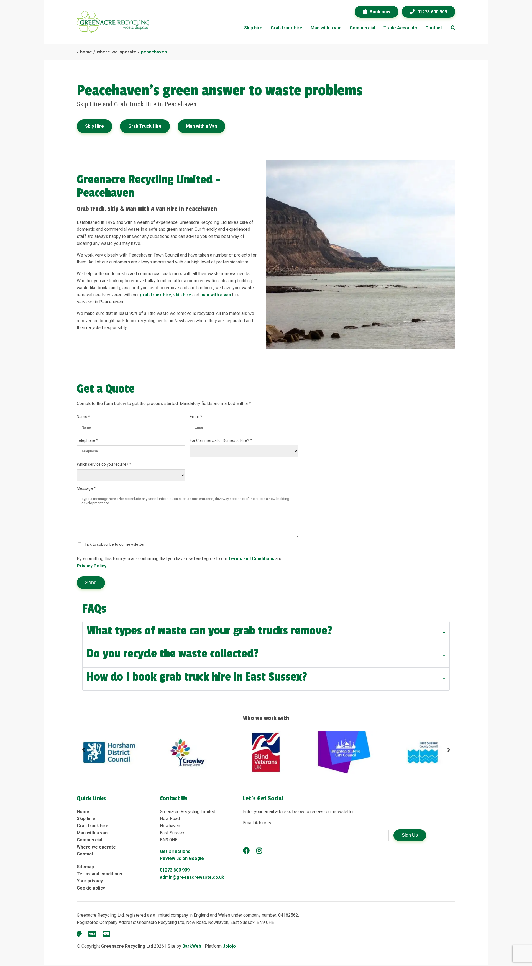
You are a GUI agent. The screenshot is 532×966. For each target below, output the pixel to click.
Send (91, 582)
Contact (433, 27)
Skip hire (253, 27)
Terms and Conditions (251, 558)
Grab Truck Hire (145, 126)
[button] (83, 752)
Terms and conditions (99, 874)
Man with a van (326, 27)
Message (85, 488)
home (86, 52)
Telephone (86, 440)
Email (195, 416)
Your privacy (90, 880)
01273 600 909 (175, 870)
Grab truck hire (286, 27)
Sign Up (410, 835)
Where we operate (96, 847)
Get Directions (175, 851)
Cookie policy (91, 888)
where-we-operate (116, 52)
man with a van (215, 295)
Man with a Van (201, 126)
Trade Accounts (400, 27)
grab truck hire (155, 295)
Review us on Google (182, 858)
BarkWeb (192, 946)
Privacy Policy (91, 565)
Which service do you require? (103, 464)
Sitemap (85, 866)
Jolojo (229, 946)
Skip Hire (94, 126)
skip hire (182, 295)
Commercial (362, 27)
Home (83, 811)
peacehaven (154, 52)
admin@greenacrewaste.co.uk (192, 877)
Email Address (257, 823)
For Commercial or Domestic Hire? (220, 440)
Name (82, 416)
